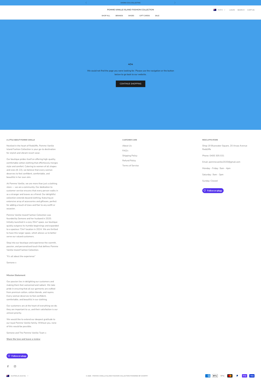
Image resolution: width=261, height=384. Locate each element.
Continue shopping (130, 83)
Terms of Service (130, 165)
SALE (157, 16)
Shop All (106, 16)
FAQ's (125, 150)
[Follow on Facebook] (8, 366)
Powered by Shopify (139, 376)
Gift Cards (144, 16)
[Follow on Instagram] (15, 366)
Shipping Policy (129, 155)
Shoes (131, 16)
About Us (127, 145)
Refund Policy (129, 160)
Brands (119, 16)
